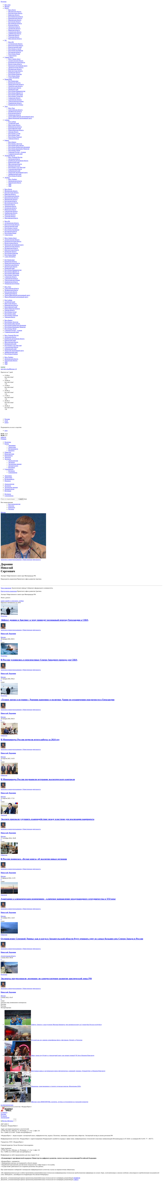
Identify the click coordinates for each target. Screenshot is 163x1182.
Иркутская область (14, 125)
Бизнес (7, 444)
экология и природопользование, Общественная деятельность (21, 559)
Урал (6, 106)
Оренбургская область (15, 86)
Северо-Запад (9, 57)
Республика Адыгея (14, 49)
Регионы (3, 1)
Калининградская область (16, 62)
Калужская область (14, 21)
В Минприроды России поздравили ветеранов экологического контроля (38, 779)
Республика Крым (14, 54)
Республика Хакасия (15, 137)
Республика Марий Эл (15, 93)
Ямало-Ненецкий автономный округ (20, 118)
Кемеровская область (15, 127)
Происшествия (9, 454)
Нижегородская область (16, 84)
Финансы (11, 450)
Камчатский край (14, 162)
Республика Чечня (14, 150)
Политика (8, 442)
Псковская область (14, 72)
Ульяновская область (15, 103)
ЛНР (9, 184)
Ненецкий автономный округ (17, 66)
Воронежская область (15, 18)
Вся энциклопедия (14, 504)
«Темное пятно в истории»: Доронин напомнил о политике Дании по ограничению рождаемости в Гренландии (57, 699)
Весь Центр (12, 10)
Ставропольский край (15, 154)
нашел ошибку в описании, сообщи (12, 601)
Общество (8, 452)
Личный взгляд (13, 466)
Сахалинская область (15, 169)
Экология (8, 457)
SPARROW (76, 1178)
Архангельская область (15, 60)
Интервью (11, 467)
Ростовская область (14, 52)
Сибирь (7, 120)
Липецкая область (14, 27)
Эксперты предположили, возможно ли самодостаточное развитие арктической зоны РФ (46, 978)
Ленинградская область (15, 67)
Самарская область (14, 98)
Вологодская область (15, 64)
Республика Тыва (14, 135)
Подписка (11, 471)
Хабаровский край (14, 171)
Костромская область (15, 23)
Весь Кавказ (12, 142)
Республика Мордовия (15, 94)
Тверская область (13, 35)
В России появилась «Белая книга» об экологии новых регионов (34, 859)
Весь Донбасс (12, 179)
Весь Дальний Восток (15, 157)
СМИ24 (75, 1179)
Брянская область (13, 15)
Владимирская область (15, 16)
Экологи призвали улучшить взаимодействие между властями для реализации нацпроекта (47, 819)
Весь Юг (11, 42)
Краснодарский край (15, 47)
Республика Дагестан (15, 143)
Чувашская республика (15, 105)
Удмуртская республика (16, 101)
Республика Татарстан (15, 96)
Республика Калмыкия (15, 50)
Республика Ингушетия (16, 145)
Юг (6, 40)
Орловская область (14, 28)
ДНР (9, 186)
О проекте (4, 1112)
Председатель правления (9, 591)
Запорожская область (15, 181)
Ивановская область (14, 20)
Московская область (14, 11)
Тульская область (13, 37)
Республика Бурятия (14, 176)
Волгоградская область (15, 45)
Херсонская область (14, 182)
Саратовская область (15, 99)
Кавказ (7, 140)
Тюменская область (14, 115)
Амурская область (14, 159)
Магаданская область (15, 164)
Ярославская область (15, 38)
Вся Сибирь (12, 121)
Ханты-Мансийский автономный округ (21, 116)
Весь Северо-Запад (14, 59)
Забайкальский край (14, 174)
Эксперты (8, 459)
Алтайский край (13, 123)
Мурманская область (15, 69)
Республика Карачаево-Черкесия (18, 149)
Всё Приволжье (13, 81)
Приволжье (8, 79)
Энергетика (12, 447)
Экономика (12, 445)
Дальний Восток (10, 155)
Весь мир (7, 5)
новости (3, 437)
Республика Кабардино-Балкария (19, 147)
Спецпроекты (9, 469)
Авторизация (5, 1117)
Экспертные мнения (14, 464)
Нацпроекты (9, 455)
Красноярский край (14, 128)
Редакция (4, 1116)
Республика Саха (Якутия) (16, 167)
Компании (11, 507)
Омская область (13, 132)
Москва (7, 6)
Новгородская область (15, 71)
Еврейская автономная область (18, 160)
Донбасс (7, 177)
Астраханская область (15, 44)
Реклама (7, 419)
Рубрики (3, 439)
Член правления (6, 588)
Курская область (13, 25)
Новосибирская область (16, 130)
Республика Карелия (15, 74)
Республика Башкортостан (16, 91)
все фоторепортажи (7, 1105)
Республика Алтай (14, 133)
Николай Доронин (8, 634)
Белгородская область (15, 13)
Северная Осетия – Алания (17, 152)
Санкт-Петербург (13, 77)
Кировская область (14, 82)
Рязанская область (14, 30)
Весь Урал (11, 108)
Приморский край (14, 166)
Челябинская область (15, 111)
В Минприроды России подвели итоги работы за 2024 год (30, 739)
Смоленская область (14, 32)
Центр (7, 8)
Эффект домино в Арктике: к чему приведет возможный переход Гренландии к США (44, 620)
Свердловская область (15, 110)
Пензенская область (14, 88)
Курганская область (14, 113)
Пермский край (13, 89)
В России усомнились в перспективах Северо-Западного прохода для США (39, 660)
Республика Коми (14, 76)
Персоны (11, 506)
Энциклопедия (13, 460)
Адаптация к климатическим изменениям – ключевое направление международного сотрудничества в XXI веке (58, 899)
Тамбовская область (14, 33)
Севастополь (12, 55)
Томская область (13, 138)
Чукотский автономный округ (18, 172)
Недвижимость (13, 449)
